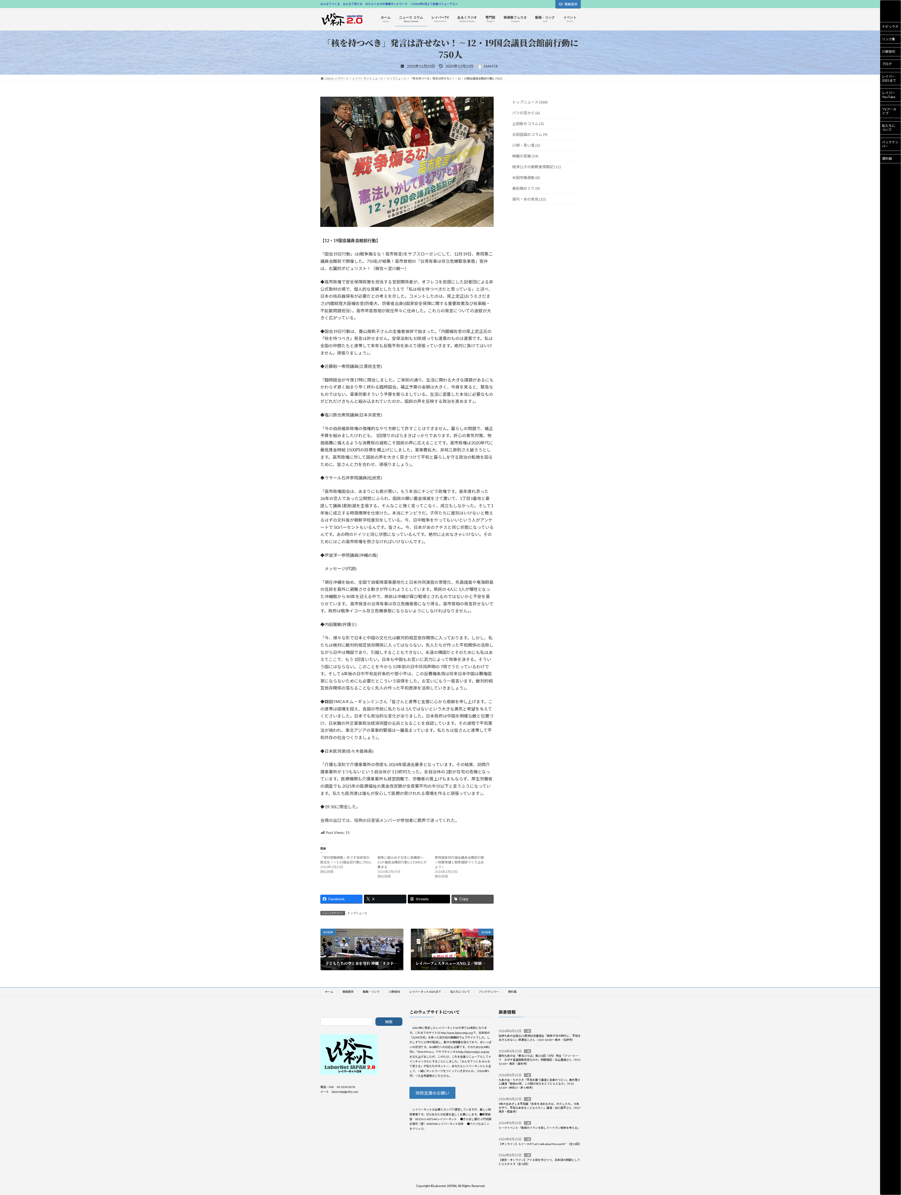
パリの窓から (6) (526, 113)
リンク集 (888, 39)
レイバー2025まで (889, 78)
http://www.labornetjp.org (457, 1033)
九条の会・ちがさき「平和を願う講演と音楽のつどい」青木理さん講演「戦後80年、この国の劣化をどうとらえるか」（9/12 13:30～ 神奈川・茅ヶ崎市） (539, 1084)
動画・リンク (371, 991)
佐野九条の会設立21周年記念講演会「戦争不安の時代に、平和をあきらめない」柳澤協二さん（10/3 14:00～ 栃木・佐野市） (540, 1038)
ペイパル (475, 1124)
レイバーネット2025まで (425, 991)
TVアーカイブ (889, 111)
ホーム (329, 991)
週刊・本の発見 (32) (529, 199)
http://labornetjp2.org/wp (473, 1052)
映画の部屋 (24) (525, 156)
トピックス (890, 26)
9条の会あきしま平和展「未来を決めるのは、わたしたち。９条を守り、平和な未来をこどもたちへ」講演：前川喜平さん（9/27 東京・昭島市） (539, 1108)
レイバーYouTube (888, 95)
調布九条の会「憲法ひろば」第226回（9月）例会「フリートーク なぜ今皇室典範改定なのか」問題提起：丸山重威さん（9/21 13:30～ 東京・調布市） (539, 1060)
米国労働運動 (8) (526, 177)
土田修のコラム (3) (528, 123)
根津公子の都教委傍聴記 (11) (536, 166)
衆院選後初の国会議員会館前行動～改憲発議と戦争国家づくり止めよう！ (459, 862)
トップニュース (357, 913)
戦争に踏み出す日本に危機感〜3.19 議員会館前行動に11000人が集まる (402, 862)
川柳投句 (888, 51)
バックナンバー (890, 144)
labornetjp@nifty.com (345, 1092)
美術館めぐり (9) (526, 188)
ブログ (887, 64)
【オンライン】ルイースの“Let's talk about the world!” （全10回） (540, 1144)
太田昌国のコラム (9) (529, 134)
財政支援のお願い (432, 1093)
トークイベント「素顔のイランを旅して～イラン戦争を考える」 (539, 1128)
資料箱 (887, 158)
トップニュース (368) (530, 102)
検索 (389, 1021)
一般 (527, 1031)
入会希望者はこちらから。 (435, 1076)
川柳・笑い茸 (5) (526, 145)
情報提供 (570, 4)
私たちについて (888, 128)
